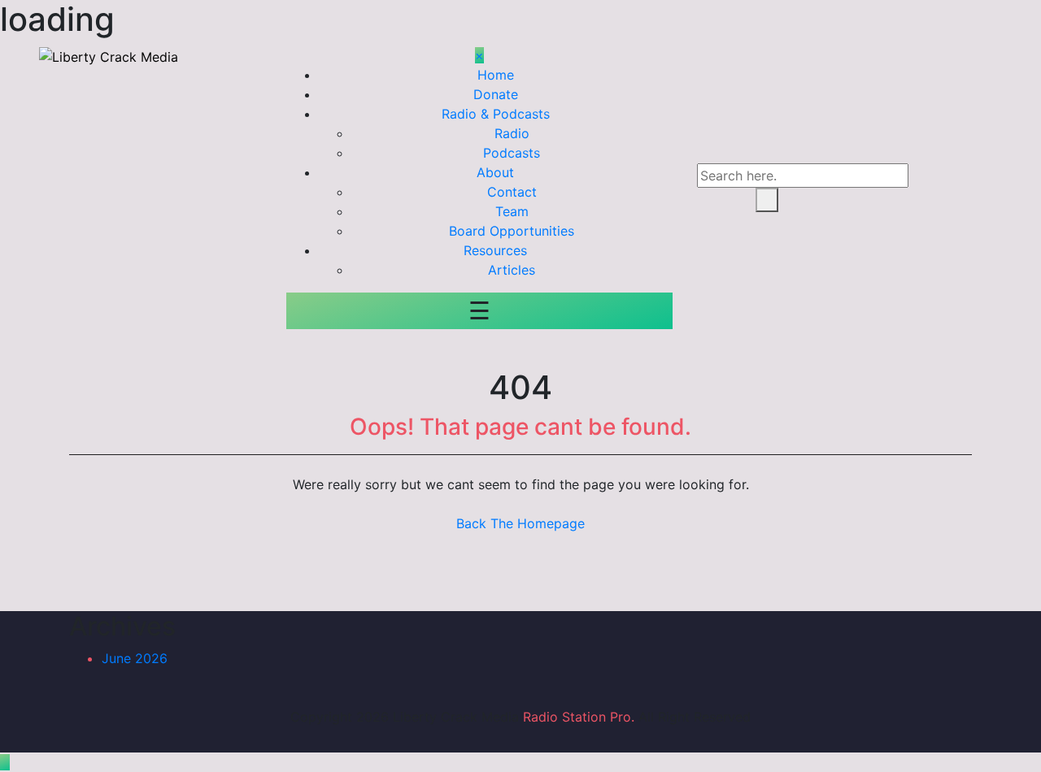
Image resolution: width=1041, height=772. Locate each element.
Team (512, 211)
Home (495, 75)
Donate (495, 94)
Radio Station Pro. (578, 717)
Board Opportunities (511, 231)
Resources (495, 250)
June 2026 (135, 658)
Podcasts (511, 153)
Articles (511, 270)
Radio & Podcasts (496, 114)
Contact (512, 192)
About (495, 172)
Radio (511, 133)
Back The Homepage (520, 523)
